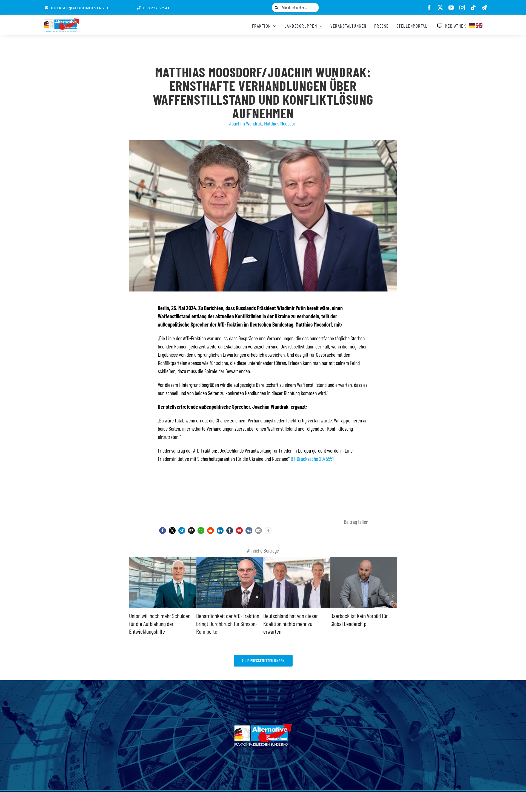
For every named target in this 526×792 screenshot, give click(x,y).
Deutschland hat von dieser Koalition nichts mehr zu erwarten (223, 623)
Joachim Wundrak (245, 123)
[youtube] (451, 7)
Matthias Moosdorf (280, 123)
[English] (479, 24)
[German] (472, 24)
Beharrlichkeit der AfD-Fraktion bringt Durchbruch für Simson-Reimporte (160, 623)
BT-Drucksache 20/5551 (312, 458)
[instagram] (462, 7)
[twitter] (440, 7)
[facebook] (429, 7)
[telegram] (484, 7)
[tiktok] (473, 7)
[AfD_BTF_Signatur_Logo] (61, 21)
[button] (162, 530)
